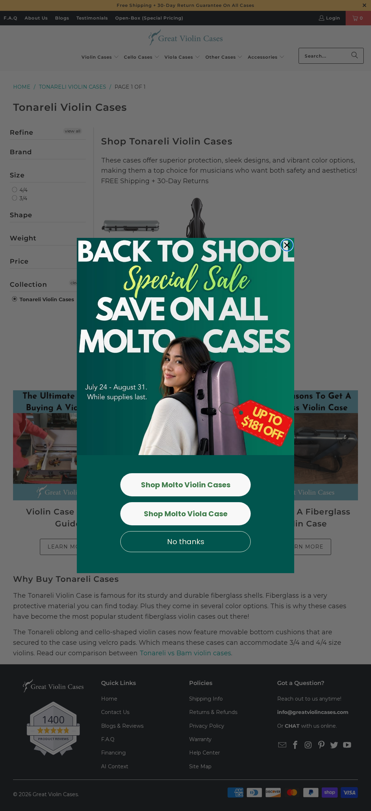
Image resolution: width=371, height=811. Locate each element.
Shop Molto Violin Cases (185, 485)
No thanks (185, 542)
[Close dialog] (287, 245)
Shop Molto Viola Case (186, 514)
